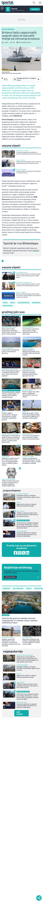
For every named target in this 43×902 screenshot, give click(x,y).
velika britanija (23, 302)
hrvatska (6, 588)
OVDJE (36, 251)
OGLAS (21, 19)
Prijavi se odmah (10, 577)
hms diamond (7, 305)
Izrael (5, 302)
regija (28, 588)
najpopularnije (13, 651)
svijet (12, 302)
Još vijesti (19, 713)
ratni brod (36, 302)
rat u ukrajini (18, 588)
